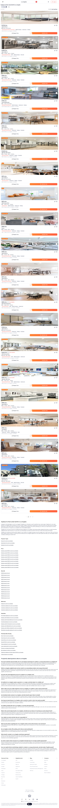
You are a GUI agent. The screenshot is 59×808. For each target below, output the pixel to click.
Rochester (3, 780)
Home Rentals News (34, 766)
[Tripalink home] (2, 1)
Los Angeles (3, 760)
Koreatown (18, 762)
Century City (18, 772)
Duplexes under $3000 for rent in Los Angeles (9, 567)
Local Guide (32, 762)
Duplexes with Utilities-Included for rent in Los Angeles (11, 628)
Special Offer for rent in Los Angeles (8, 642)
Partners (46, 764)
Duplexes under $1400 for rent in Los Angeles (9, 559)
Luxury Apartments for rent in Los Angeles (9, 646)
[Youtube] (37, 799)
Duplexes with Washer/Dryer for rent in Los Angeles (11, 625)
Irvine (2, 770)
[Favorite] (56, 25)
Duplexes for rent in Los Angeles (7, 545)
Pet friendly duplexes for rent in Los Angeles (9, 615)
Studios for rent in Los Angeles (7, 603)
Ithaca (2, 783)
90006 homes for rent (5, 577)
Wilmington (3, 785)
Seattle (2, 762)
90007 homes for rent (5, 579)
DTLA (17, 768)
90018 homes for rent (5, 585)
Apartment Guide (33, 764)
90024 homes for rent (5, 587)
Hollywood (18, 766)
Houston (3, 764)
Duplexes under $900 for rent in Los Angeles (9, 552)
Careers (45, 766)
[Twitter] (25, 799)
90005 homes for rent (5, 575)
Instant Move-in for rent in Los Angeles (8, 639)
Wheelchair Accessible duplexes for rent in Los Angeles (11, 630)
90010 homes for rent (5, 581)
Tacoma (3, 772)
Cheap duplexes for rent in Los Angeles (8, 644)
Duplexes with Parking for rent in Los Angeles (9, 617)
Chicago (3, 774)
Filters (5, 6)
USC (16, 760)
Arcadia (2, 766)
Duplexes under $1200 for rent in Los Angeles (9, 557)
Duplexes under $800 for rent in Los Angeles (9, 550)
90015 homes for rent (5, 583)
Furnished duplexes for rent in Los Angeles (9, 621)
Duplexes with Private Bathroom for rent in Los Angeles (11, 619)
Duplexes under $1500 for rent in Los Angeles (9, 561)
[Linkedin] (29, 799)
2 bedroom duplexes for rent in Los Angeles (9, 607)
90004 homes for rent (5, 573)
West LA (17, 764)
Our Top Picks (54, 9)
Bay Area (3, 776)
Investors (46, 770)
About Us (46, 760)
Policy (45, 768)
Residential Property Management (36, 768)
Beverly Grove (18, 774)
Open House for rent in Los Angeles (8, 637)
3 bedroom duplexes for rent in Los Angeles (9, 609)
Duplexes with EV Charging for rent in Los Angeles (10, 623)
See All (17, 778)
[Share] (55, 25)
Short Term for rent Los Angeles (7, 635)
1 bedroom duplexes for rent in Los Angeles (9, 605)
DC (2, 778)
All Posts (31, 770)
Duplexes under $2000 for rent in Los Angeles (10, 563)
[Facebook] (22, 799)
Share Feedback (47, 772)
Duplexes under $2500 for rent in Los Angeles (9, 565)
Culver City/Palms (19, 776)
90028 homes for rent (5, 591)
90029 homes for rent (5, 593)
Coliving (31, 760)
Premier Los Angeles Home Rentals (7, 648)
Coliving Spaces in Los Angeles (7, 654)
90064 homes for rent (5, 597)
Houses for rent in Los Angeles (7, 540)
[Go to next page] (33, 517)
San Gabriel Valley (19, 770)
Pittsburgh (3, 768)
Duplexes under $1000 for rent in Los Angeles (9, 554)
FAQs (45, 762)
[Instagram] (33, 799)
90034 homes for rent (5, 595)
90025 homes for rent (5, 589)
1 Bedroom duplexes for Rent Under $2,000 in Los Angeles (12, 652)
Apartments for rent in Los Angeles (8, 543)
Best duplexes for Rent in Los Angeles (8, 650)
